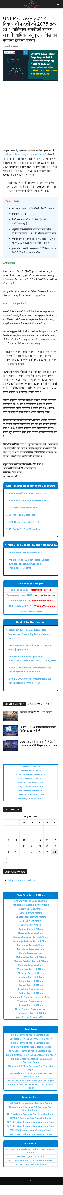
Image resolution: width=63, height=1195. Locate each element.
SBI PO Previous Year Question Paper (30, 1034)
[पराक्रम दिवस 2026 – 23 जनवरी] (10, 716)
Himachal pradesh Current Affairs (30, 936)
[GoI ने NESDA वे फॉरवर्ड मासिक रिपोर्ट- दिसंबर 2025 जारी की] (10, 730)
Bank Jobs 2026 (31, 589)
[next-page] (10, 757)
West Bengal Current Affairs (30, 1017)
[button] (5, 4)
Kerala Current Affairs (30, 952)
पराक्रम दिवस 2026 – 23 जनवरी (36, 712)
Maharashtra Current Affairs (31, 956)
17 (7, 845)
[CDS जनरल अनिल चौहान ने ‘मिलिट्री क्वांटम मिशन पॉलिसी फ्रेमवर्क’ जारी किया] (10, 745)
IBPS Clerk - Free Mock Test (23, 522)
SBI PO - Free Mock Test (21, 514)
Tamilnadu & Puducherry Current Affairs (31, 997)
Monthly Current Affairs (30, 798)
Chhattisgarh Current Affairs (31, 916)
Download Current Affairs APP (25, 552)
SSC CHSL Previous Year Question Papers (30, 1160)
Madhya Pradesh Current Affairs (31, 960)
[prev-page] (5, 757)
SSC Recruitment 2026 (31, 606)
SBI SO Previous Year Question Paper (30, 1042)
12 (24, 840)
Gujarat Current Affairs (31, 928)
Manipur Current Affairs (30, 964)
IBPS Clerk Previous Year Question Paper (30, 1050)
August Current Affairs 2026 (30, 774)
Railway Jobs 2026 (31, 600)
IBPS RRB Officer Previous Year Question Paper (31, 1054)
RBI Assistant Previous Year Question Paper (31, 1080)
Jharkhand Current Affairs (30, 944)
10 (7, 840)
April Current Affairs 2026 (30, 790)
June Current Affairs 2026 (30, 782)
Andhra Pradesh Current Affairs (30, 900)
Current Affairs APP (30, 766)
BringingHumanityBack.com (22, 880)
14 (40, 840)
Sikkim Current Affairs (31, 993)
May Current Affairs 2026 (31, 786)
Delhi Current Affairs (31, 920)
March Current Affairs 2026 (31, 794)
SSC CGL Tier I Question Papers (31, 1164)
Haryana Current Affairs (30, 932)
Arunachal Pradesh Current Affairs (31, 904)
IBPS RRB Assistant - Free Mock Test (28, 500)
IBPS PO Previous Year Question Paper (31, 1046)
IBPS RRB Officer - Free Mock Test (27, 493)
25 (16, 851)
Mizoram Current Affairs (31, 973)
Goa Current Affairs (30, 924)
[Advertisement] (31, 117)
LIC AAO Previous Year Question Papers (31, 1102)
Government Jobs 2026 (30, 595)
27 (32, 851)
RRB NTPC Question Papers (31, 1156)
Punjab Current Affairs (31, 985)
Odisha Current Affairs (31, 981)
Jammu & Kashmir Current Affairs (31, 940)
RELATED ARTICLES (14, 704)
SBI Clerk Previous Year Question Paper (31, 1038)
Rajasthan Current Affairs (30, 989)
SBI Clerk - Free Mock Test (23, 507)
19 (24, 845)
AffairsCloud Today (31, 770)
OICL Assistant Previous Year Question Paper (31, 1126)
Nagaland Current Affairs (31, 977)
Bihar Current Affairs (31, 912)
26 (24, 851)
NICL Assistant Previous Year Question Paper (31, 1122)
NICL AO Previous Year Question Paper (30, 1118)
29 (47, 851)
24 (7, 851)
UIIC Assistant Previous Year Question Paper (30, 1114)
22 (47, 845)
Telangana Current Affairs (30, 1001)
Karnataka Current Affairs (30, 948)
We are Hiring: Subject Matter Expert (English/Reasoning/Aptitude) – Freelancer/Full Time (28, 563)
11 (16, 840)
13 (32, 840)
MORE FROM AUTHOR (38, 704)
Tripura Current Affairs (31, 1005)
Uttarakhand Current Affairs (31, 1013)
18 (16, 845)
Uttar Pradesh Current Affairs (30, 1009)
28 (40, 851)
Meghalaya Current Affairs (31, 968)
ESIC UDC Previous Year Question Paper (31, 1130)
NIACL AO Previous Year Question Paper (30, 1134)
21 (40, 845)
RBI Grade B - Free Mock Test (24, 529)
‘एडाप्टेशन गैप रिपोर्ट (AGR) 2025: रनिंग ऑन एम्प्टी (24, 154)
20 (32, 845)
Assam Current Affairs (31, 908)
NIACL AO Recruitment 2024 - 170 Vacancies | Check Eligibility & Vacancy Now (30, 634)
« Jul (5, 862)
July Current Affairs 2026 (31, 778)
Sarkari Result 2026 (31, 611)
